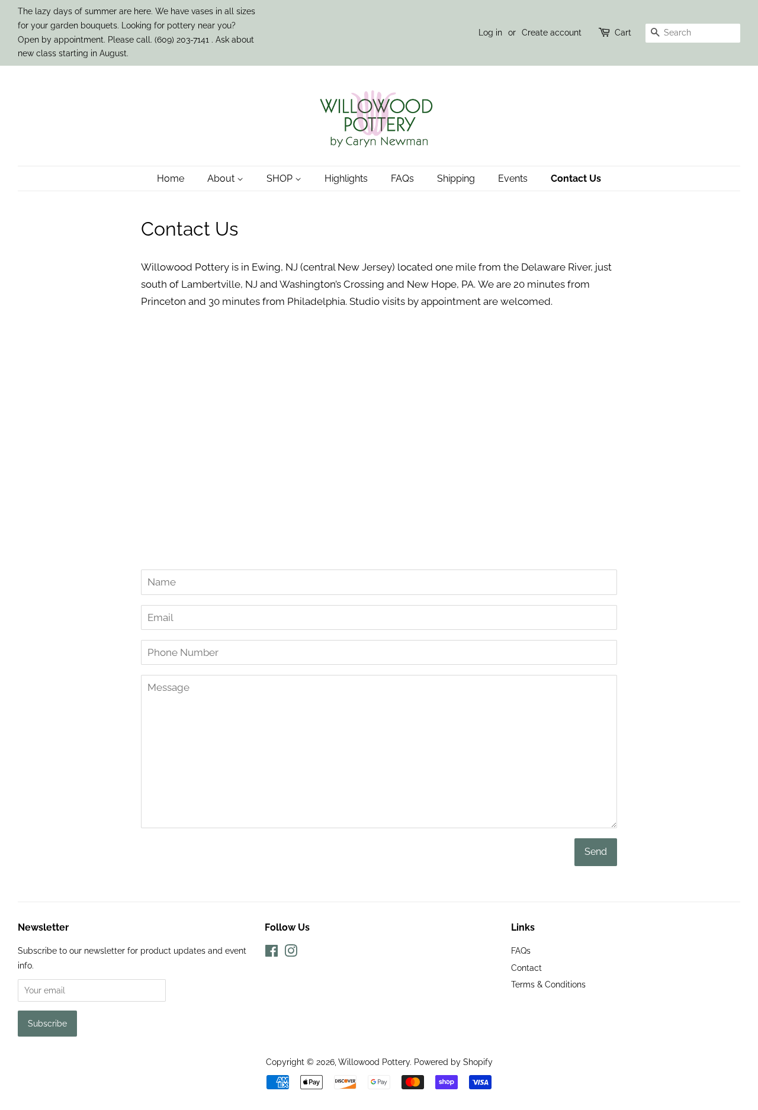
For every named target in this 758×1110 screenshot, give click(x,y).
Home (170, 178)
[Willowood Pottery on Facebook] (271, 953)
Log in (490, 32)
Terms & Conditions (548, 984)
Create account (552, 32)
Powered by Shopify (453, 1062)
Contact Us (576, 178)
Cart (623, 32)
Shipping (456, 178)
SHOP (280, 178)
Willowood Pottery (374, 1062)
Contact (526, 968)
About (222, 178)
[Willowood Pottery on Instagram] (290, 953)
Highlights (346, 178)
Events (513, 178)
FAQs (402, 178)
